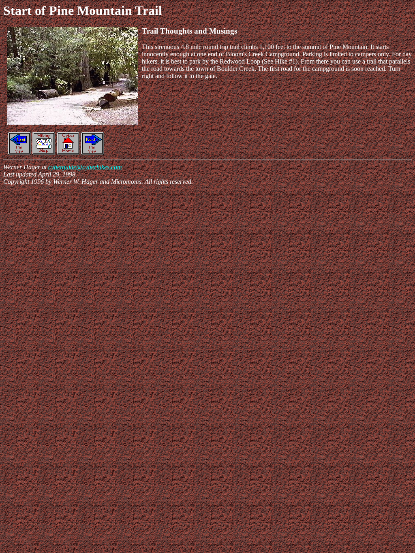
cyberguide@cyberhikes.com (85, 167)
